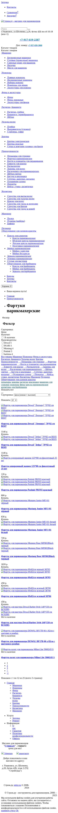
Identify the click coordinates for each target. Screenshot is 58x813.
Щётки (10, 117)
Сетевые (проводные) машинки (22, 60)
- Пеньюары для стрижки (31, 362)
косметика (6, 387)
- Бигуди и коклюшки (19, 372)
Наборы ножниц (15, 82)
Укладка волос (8, 122)
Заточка (5, 2)
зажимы (15, 382)
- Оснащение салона (20, 374)
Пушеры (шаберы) (16, 221)
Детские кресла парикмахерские (28, 243)
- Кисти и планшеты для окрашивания (36, 364)
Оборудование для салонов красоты (18, 231)
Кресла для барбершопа (23, 266)
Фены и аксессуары (11, 92)
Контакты (11, 7)
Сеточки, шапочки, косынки (21, 179)
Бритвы (5, 136)
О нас (14, 727)
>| (7, 673)
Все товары (6, 356)
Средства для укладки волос (20, 198)
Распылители (13, 166)
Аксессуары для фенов (18, 102)
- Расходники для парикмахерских (24, 369)
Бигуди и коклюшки (17, 176)
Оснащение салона (16, 181)
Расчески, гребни (15, 112)
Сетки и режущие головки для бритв (25, 146)
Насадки (11, 65)
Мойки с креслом (20, 251)
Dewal (7, 343)
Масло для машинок (17, 68)
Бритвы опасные (15, 144)
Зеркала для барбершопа (24, 271)
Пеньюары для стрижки (18, 156)
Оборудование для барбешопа (21, 263)
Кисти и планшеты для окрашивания (25, 161)
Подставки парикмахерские (25, 246)
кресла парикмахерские (37, 384)
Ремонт (15, 720)
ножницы (14, 384)
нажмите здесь (8, 810)
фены (22, 384)
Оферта (16, 738)
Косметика (6, 191)
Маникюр (6, 213)
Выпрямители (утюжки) (19, 129)
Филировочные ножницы (19, 80)
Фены (10, 97)
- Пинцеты (38, 374)
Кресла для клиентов (17, 236)
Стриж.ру (10, 746)
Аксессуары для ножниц (19, 87)
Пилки (10, 218)
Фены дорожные (15, 100)
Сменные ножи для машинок (21, 63)
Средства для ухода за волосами (22, 204)
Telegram (8, 753)
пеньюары (6, 382)
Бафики (11, 223)
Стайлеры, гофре (15, 132)
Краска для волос (15, 201)
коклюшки (34, 382)
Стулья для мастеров (17, 261)
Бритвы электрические (18, 141)
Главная (10, 296)
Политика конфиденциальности (22, 734)
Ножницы (6, 72)
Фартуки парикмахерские (19, 158)
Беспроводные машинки (19, 58)
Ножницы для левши (17, 85)
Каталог (9, 50)
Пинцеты (11, 184)
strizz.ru (17, 785)
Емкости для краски (16, 163)
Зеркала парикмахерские (19, 256)
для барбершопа (19, 387)
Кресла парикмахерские (23, 238)
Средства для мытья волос (20, 196)
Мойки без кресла (21, 253)
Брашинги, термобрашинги (20, 114)
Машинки (6, 53)
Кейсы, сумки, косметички (20, 186)
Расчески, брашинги (11, 107)
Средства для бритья (17, 206)
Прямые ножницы (16, 77)
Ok (17, 810)
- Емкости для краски (12, 367)
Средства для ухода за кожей (21, 209)
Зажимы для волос (16, 169)
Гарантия (16, 731)
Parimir (7, 351)
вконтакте (24, 753)
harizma (8, 354)
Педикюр (6, 228)
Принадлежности (9, 151)
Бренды (10, 276)
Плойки (11, 126)
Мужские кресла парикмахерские (28, 241)
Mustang (8, 348)
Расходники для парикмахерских (23, 171)
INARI (7, 345)
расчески (24, 382)
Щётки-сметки (14, 174)
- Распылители (32, 367)
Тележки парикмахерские (19, 258)
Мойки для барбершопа (23, 269)
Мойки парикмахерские (18, 248)
